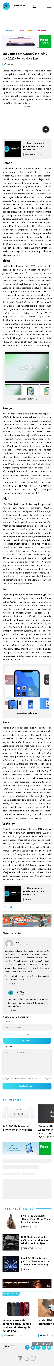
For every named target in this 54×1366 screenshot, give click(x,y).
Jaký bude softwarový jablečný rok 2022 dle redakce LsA (25, 56)
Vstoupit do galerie (26, 399)
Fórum (20, 30)
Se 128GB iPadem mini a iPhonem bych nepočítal (18, 1128)
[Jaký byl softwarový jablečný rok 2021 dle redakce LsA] (13, 894)
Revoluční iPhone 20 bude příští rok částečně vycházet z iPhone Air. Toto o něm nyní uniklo (35, 1261)
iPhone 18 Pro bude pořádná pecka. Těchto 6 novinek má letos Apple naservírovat (17, 1325)
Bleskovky (42, 30)
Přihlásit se (27, 1040)
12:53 (22, 994)
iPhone (26, 1227)
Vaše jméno (7, 1021)
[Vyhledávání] (42, 6)
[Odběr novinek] (34, 6)
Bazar (31, 30)
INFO (18, 942)
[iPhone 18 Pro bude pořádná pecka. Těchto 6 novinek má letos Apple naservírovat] (19, 1308)
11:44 (22, 944)
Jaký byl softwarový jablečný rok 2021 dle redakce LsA (33, 891)
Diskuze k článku (12, 933)
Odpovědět (10, 983)
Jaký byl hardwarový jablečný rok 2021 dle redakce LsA (33, 146)
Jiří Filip (20, 992)
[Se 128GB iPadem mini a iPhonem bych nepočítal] (19, 1113)
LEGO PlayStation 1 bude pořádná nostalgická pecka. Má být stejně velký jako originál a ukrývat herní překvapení (35, 1240)
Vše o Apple (9, 64)
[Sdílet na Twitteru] (10, 907)
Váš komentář (8, 1046)
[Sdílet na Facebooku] (5, 907)
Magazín (10, 30)
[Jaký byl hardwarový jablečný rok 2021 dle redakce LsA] (13, 149)
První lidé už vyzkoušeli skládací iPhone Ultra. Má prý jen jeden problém (35, 1218)
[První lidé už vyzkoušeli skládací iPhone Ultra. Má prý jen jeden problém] (11, 1221)
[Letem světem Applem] (14, 6)
